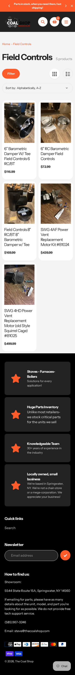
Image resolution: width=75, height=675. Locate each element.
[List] (68, 74)
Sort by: (11, 88)
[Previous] (9, 6)
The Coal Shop (24, 661)
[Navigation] (66, 21)
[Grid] (54, 74)
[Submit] (65, 555)
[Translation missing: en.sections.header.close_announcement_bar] (72, 6)
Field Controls (22, 44)
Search (10, 528)
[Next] (66, 6)
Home (6, 44)
